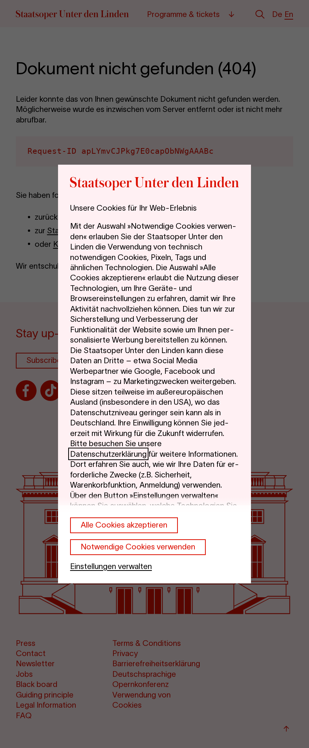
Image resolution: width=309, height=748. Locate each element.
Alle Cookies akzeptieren (124, 524)
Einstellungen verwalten (111, 566)
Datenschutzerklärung (108, 454)
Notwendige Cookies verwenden (138, 546)
